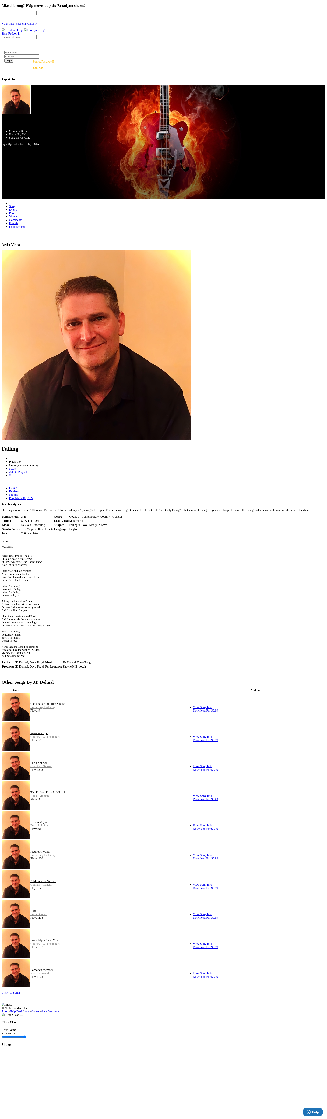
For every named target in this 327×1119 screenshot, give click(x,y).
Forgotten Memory (41, 969)
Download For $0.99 (205, 710)
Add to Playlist (18, 472)
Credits (13, 494)
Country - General (41, 766)
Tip (29, 144)
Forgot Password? (43, 61)
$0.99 (12, 468)
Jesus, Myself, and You (44, 940)
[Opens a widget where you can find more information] (312, 1112)
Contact (35, 1011)
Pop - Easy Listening (42, 707)
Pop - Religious (39, 825)
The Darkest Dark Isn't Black (47, 792)
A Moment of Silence (43, 881)
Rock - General (39, 973)
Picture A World (40, 851)
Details (13, 488)
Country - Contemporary (45, 736)
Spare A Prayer (39, 733)
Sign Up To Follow (13, 144)
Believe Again (38, 822)
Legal (26, 1011)
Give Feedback (50, 1011)
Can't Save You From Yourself (48, 703)
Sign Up (38, 67)
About (5, 1011)
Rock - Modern (39, 795)
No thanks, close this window (19, 23)
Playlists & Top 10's (21, 498)
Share (37, 144)
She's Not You (38, 762)
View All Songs (11, 992)
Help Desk (16, 1011)
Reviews (14, 491)
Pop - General (38, 914)
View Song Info (202, 707)
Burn (33, 910)
